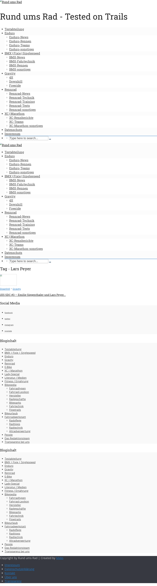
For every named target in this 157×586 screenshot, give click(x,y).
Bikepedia (10, 385)
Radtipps (14, 424)
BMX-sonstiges (20, 69)
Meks (59, 558)
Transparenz (13, 581)
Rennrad (11, 89)
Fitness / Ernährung (16, 381)
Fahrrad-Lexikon (19, 392)
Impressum (12, 134)
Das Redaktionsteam (17, 438)
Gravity (10, 73)
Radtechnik (16, 427)
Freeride (15, 85)
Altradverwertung (19, 431)
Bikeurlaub (11, 413)
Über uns (11, 577)
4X (11, 77)
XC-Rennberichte (21, 118)
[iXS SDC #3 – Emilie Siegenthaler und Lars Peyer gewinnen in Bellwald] (8, 285)
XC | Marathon (15, 114)
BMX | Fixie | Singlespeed (22, 53)
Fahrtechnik (16, 406)
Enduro (10, 33)
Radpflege (15, 420)
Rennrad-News (19, 93)
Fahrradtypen (17, 388)
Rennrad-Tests (19, 106)
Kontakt (10, 573)
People (9, 434)
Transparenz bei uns (17, 442)
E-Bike (8, 367)
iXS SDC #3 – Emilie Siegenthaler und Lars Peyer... (33, 295)
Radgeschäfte (17, 399)
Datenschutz (13, 130)
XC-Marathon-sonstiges (26, 126)
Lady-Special (12, 374)
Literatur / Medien (16, 377)
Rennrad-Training (22, 102)
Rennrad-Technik (21, 97)
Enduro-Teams (19, 45)
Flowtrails (15, 410)
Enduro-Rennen (20, 41)
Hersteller (15, 395)
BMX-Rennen (18, 65)
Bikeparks (15, 402)
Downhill (15, 81)
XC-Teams (16, 122)
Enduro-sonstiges (21, 49)
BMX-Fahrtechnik (22, 61)
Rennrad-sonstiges (22, 110)
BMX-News (17, 57)
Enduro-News (18, 37)
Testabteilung (14, 29)
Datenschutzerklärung (19, 569)
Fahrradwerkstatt (15, 417)
